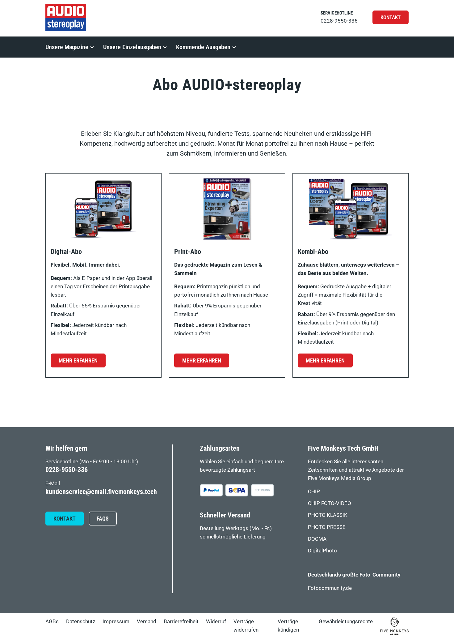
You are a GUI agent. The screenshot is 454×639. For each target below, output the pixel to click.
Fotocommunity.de (330, 588)
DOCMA (317, 539)
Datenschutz (80, 621)
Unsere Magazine (66, 47)
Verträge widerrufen (246, 625)
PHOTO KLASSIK (327, 515)
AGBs (52, 621)
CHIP (314, 491)
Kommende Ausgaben (203, 47)
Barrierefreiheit (181, 621)
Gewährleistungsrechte (346, 621)
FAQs (103, 519)
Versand (146, 621)
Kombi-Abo (313, 251)
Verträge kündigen (288, 625)
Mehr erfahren (78, 361)
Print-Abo (187, 251)
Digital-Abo (66, 251)
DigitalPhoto (322, 550)
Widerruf (216, 621)
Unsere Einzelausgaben (132, 47)
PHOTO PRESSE (327, 527)
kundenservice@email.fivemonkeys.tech (101, 491)
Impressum (116, 621)
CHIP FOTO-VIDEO (329, 503)
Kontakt (390, 17)
